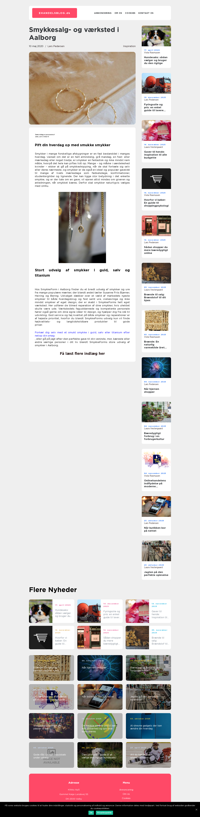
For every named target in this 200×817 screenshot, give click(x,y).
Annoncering (103, 13)
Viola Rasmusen (152, 53)
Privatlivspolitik (104, 813)
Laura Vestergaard (153, 147)
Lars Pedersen (56, 46)
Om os (118, 13)
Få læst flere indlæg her (82, 353)
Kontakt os (146, 13)
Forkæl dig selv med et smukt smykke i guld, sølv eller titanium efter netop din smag (82, 334)
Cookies (130, 13)
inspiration (129, 46)
